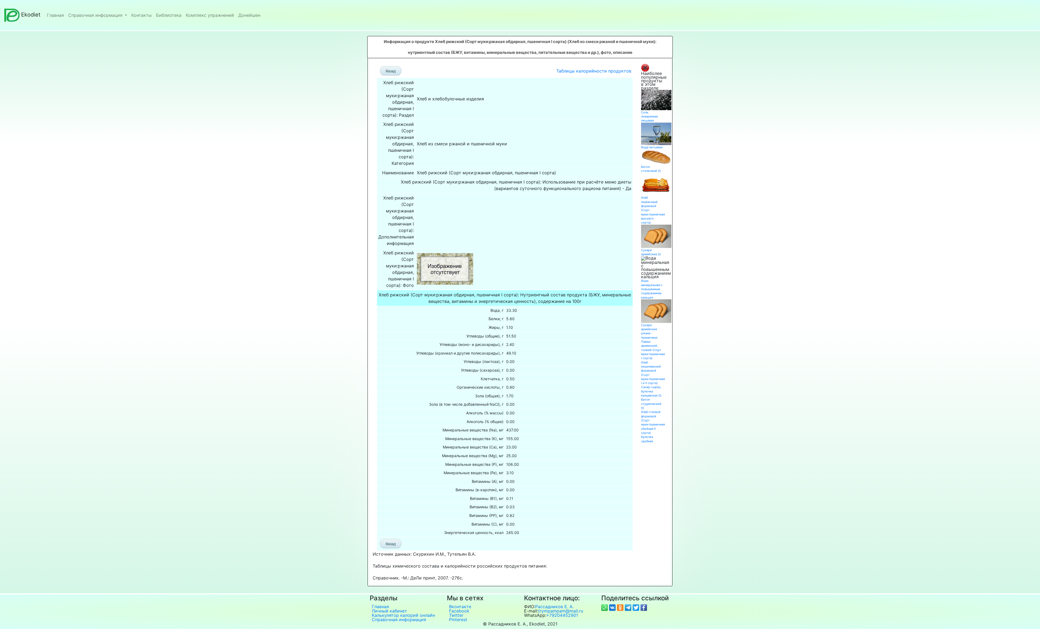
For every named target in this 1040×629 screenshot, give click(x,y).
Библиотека (168, 15)
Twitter (456, 615)
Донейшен (249, 15)
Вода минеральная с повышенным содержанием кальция (651, 289)
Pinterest (458, 619)
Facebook (459, 611)
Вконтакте (460, 606)
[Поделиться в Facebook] (644, 607)
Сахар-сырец (651, 387)
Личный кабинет (389, 611)
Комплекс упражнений (210, 15)
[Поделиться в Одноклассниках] (621, 607)
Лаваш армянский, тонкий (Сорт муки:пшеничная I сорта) (653, 350)
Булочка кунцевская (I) (651, 393)
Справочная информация (96, 15)
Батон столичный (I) (651, 169)
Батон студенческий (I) (651, 404)
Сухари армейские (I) (651, 252)
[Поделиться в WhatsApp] (605, 607)
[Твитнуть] (637, 607)
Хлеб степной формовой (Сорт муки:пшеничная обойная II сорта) (653, 422)
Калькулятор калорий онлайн (403, 615)
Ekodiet (30, 14)
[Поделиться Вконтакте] (613, 607)
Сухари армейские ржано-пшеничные (649, 331)
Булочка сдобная (647, 439)
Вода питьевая (651, 147)
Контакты (141, 15)
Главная (55, 15)
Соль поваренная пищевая (649, 116)
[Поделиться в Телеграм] (629, 607)
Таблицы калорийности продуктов (593, 71)
